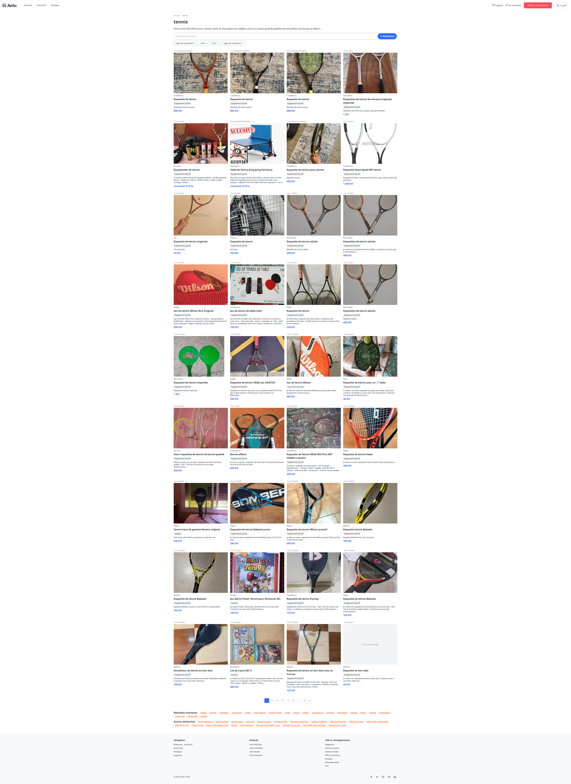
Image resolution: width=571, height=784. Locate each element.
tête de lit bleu (356, 721)
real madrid (260, 712)
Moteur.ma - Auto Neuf (183, 744)
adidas (203, 716)
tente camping (205, 721)
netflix (306, 712)
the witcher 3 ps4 (337, 725)
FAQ (327, 766)
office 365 (192, 716)
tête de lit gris (182, 725)
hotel (287, 712)
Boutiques (55, 5)
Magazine (178, 755)
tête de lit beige (338, 721)
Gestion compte (331, 751)
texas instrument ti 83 (217, 725)
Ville (203, 43)
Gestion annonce (332, 748)
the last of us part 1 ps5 (268, 725)
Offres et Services (332, 755)
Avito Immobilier (256, 748)
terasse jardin (264, 721)
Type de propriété (184, 43)
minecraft (180, 716)
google (213, 712)
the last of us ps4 (291, 725)
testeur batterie (319, 721)
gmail (248, 712)
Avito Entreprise (256, 755)
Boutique (329, 759)
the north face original (314, 725)
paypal (353, 712)
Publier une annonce (537, 5)
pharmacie (384, 712)
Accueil (177, 15)
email (363, 712)
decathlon (342, 712)
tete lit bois (197, 725)
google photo (275, 712)
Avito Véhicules (255, 744)
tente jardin (237, 721)
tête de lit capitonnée (377, 721)
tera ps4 (250, 721)
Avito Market (254, 751)
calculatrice (317, 712)
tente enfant (222, 721)
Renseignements (332, 762)
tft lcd (234, 725)
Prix (214, 43)
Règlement (329, 744)
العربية (563, 5)
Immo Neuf (41, 5)
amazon (330, 712)
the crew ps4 (246, 725)
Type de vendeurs (232, 43)
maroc (296, 712)
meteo (203, 712)
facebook (224, 712)
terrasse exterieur (299, 721)
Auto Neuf (28, 5)
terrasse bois (280, 721)
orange (372, 712)
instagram (237, 712)
